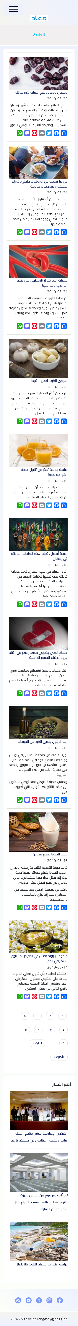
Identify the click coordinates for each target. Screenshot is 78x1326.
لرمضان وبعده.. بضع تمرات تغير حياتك (41, 92)
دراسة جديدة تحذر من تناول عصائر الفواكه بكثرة (44, 472)
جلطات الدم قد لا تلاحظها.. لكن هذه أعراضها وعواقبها (42, 282)
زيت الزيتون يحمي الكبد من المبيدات (43, 741)
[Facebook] (59, 1300)
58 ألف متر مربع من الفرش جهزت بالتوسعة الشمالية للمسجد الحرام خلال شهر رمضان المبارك (41, 1202)
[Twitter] (39, 1300)
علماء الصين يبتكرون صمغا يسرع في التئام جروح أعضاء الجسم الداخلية (38, 655)
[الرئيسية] (39, 18)
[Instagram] (49, 1300)
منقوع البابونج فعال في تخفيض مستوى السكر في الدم (39, 958)
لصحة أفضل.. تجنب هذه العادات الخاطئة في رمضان (39, 556)
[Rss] (18, 1300)
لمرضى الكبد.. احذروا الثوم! (49, 380)
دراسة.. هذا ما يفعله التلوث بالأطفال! (41, 1264)
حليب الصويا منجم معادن (50, 854)
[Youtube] (28, 1300)
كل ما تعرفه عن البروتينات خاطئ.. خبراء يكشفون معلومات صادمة (40, 183)
